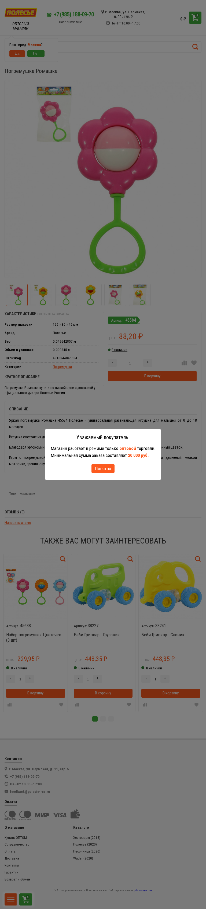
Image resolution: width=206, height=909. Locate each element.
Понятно (103, 468)
